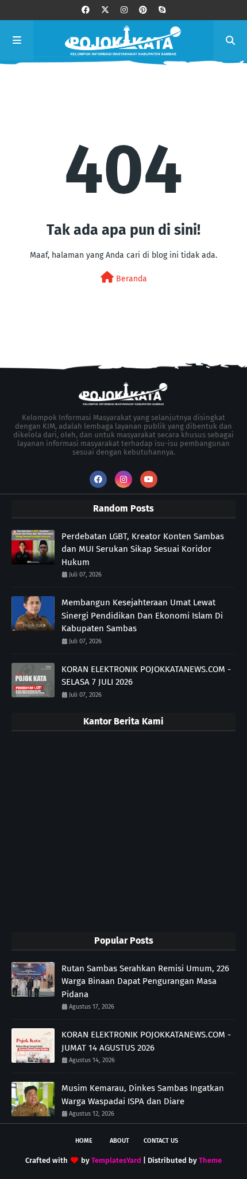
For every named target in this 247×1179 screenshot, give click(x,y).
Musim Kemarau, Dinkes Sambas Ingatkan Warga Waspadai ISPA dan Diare (142, 1094)
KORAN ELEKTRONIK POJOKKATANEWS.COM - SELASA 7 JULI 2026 (146, 676)
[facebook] (85, 10)
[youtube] (148, 479)
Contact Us (161, 1140)
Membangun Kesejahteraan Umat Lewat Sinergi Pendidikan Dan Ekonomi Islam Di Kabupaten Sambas (142, 615)
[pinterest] (143, 10)
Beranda (130, 279)
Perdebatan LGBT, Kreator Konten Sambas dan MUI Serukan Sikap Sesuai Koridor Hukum (142, 549)
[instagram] (124, 10)
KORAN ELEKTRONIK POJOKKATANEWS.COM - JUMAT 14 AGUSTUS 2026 (146, 1041)
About (119, 1140)
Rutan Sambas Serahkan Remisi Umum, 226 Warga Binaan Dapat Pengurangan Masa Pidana (145, 981)
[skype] (162, 10)
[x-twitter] (105, 10)
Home (83, 1140)
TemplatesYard (116, 1160)
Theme (210, 1160)
